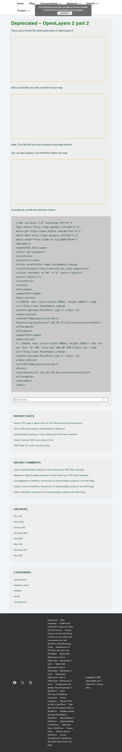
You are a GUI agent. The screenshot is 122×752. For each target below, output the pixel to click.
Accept (65, 13)
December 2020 (20, 533)
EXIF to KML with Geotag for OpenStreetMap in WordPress (39, 429)
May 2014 (18, 555)
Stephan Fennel (20, 486)
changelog (52, 623)
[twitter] (22, 683)
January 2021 (19, 527)
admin (16, 492)
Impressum (52, 698)
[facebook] (15, 683)
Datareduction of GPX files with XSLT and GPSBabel (59, 650)
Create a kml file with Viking (60, 634)
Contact (21, 10)
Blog (32, 3)
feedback (18, 591)
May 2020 (18, 539)
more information (76, 10)
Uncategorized (20, 602)
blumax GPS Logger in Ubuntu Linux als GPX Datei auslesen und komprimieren (48, 423)
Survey (63, 735)
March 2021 (19, 522)
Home (20, 3)
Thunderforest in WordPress (60, 738)
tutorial (17, 596)
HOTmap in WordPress (58, 694)
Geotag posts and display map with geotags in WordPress (60, 687)
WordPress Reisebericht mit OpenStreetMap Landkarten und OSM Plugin (62, 481)
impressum (90, 684)
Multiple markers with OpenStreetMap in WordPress (61, 714)
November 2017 (20, 550)
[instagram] (30, 683)
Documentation (49, 3)
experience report (21, 585)
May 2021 (18, 516)
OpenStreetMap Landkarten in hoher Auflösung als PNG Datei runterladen (45, 434)
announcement (20, 579)
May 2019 (18, 544)
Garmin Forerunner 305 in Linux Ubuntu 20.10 (33, 440)
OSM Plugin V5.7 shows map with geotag (32, 445)
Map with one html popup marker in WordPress (60, 707)
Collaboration (64, 623)
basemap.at (53, 620)
